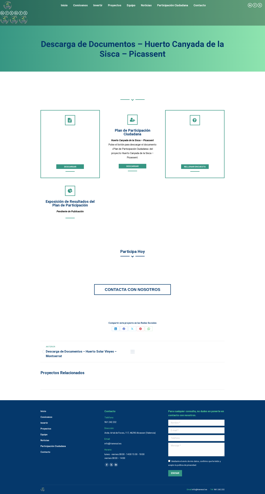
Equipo (44, 434)
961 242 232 (219, 489)
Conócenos (46, 417)
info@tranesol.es (199, 489)
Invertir (44, 423)
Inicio (43, 411)
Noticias (44, 440)
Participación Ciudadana (53, 446)
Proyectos (45, 428)
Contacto (45, 452)
